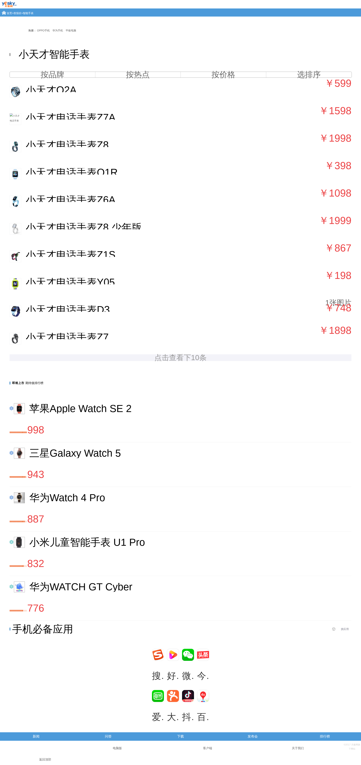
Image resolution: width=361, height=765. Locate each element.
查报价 (17, 13)
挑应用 (345, 629)
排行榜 (325, 736)
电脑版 (117, 748)
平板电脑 (71, 30)
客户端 (207, 748)
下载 (180, 736)
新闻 (36, 736)
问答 (108, 736)
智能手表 (28, 13)
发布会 (253, 736)
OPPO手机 (43, 30)
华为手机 (57, 30)
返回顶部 (45, 759)
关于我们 (298, 748)
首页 (9, 13)
